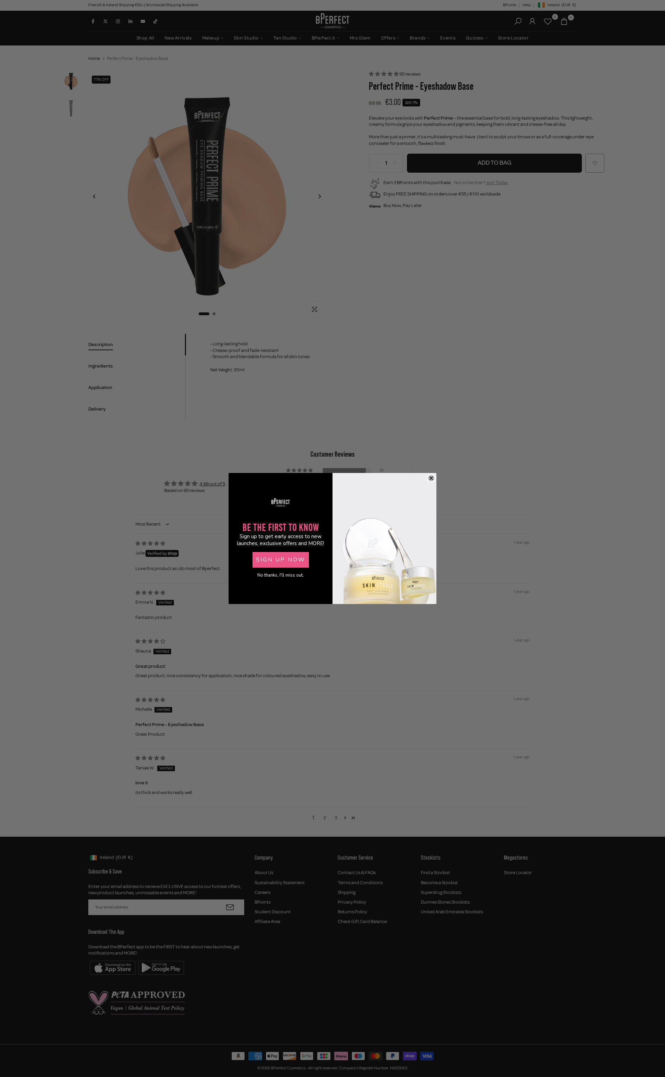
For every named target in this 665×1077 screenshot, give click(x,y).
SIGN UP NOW (280, 559)
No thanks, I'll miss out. (280, 575)
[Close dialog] (431, 478)
